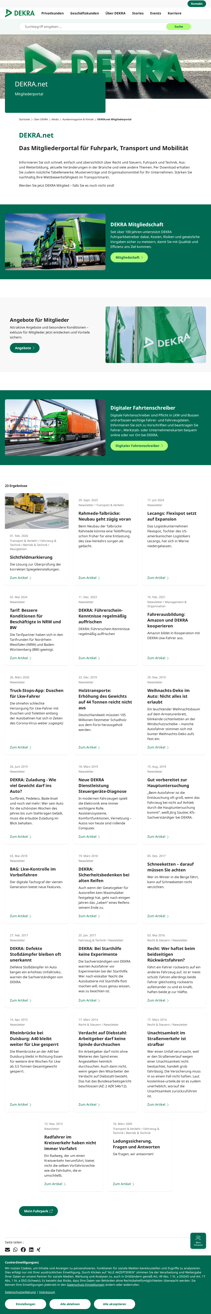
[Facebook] (23, 1249)
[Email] (7, 1249)
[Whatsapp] (15, 1249)
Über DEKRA (115, 13)
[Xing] (38, 1249)
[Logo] (21, 13)
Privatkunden (52, 13)
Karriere (175, 13)
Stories (138, 13)
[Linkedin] (31, 1249)
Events (155, 13)
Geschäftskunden (84, 13)
